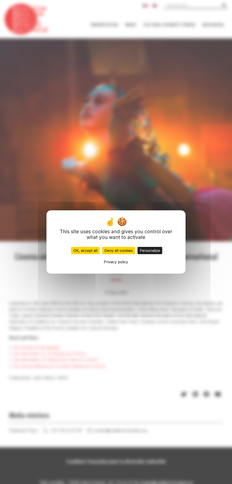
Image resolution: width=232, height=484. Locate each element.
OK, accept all (85, 250)
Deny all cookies (118, 250)
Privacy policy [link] (116, 262)
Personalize (150, 250)
